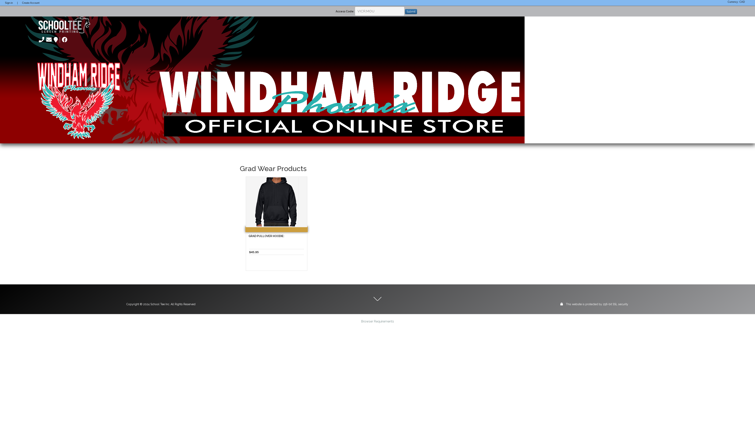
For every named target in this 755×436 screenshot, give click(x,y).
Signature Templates (696, 25)
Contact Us (730, 25)
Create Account (31, 2)
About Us (584, 25)
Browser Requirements (377, 321)
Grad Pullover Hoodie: (266, 236)
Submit (411, 11)
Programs (634, 25)
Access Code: (345, 11)
